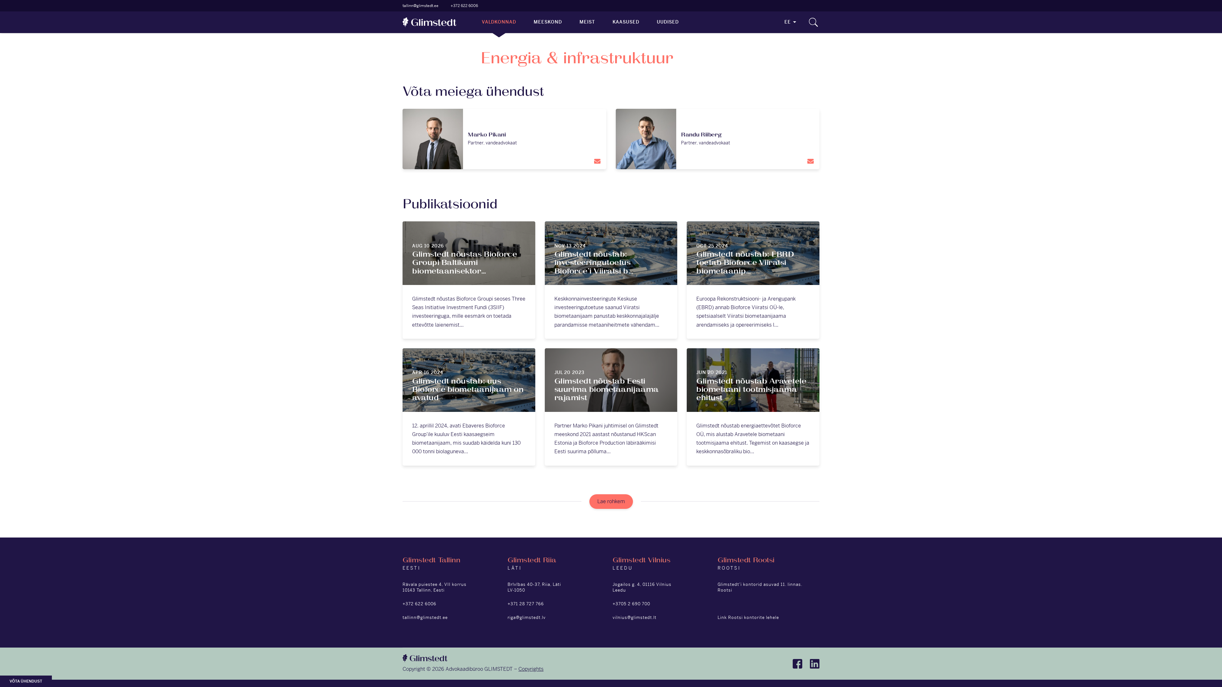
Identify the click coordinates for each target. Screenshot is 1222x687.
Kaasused (626, 22)
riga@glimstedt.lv (527, 617)
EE (787, 22)
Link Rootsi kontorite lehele (748, 617)
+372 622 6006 (464, 5)
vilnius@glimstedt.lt (635, 617)
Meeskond (548, 22)
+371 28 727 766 (526, 604)
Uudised (668, 22)
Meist (587, 22)
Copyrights (531, 669)
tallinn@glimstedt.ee (421, 5)
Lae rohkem (611, 501)
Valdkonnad (499, 22)
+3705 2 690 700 (631, 604)
